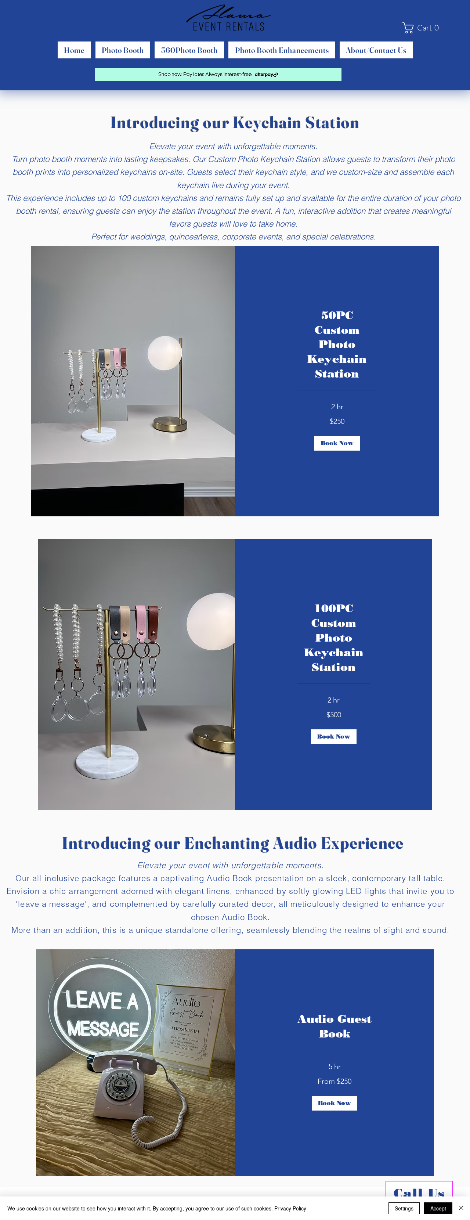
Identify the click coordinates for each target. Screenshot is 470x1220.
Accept (438, 1208)
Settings (404, 1208)
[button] (423, 27)
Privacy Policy (290, 1208)
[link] (337, 345)
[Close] (461, 1208)
